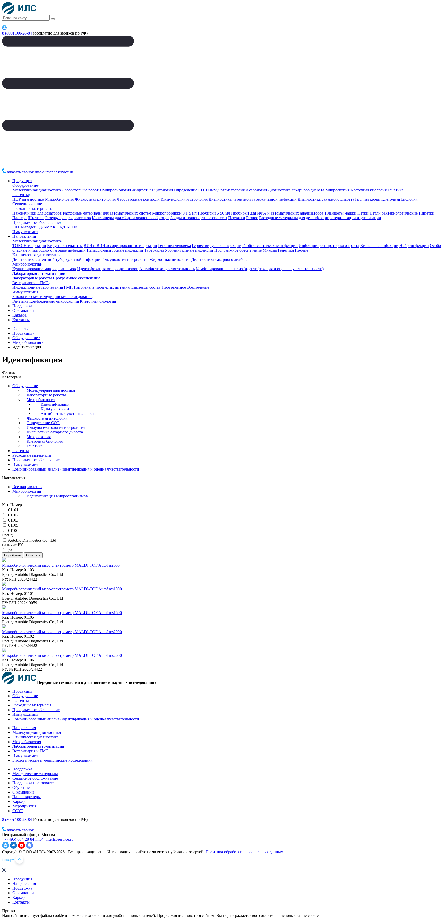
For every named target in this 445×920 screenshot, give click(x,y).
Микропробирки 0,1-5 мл (174, 213)
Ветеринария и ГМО (30, 282)
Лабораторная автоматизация (38, 273)
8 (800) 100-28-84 (17, 33)
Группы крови (367, 199)
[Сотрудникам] (4, 28)
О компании (23, 310)
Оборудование (25, 185)
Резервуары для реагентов (68, 218)
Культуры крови (55, 409)
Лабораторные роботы (81, 190)
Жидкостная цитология (152, 190)
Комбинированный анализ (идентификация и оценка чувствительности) (260, 269)
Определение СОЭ (190, 190)
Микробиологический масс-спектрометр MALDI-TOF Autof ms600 (61, 565)
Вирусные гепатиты (65, 245)
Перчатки (236, 218)
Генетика (396, 190)
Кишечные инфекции (379, 245)
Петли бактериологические (394, 213)
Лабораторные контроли (138, 199)
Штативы (36, 218)
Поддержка (22, 306)
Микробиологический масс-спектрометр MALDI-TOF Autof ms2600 (62, 655)
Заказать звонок (20, 172)
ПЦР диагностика (28, 199)
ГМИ (68, 287)
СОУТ (17, 810)
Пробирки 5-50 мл (214, 213)
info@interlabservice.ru (54, 172)
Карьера (19, 315)
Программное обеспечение (36, 222)
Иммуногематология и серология (237, 190)
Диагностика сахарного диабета (296, 190)
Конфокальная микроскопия (54, 301)
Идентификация (55, 404)
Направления (24, 236)
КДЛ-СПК (68, 227)
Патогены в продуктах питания (102, 287)
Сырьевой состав (146, 287)
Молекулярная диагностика (36, 190)
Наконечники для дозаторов (37, 213)
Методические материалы (35, 773)
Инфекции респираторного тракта (329, 245)
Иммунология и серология (184, 199)
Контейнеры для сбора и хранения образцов (130, 218)
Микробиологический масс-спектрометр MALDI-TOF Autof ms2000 (62, 631)
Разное (252, 218)
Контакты (21, 320)
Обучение (21, 787)
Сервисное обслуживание (35, 778)
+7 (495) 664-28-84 (18, 839)
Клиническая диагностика (35, 255)
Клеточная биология (368, 190)
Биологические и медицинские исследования (52, 296)
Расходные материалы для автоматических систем (107, 213)
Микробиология (116, 190)
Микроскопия (337, 190)
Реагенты (20, 194)
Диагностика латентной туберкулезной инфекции (253, 199)
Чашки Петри (357, 213)
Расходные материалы (31, 208)
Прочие (301, 250)
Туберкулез (154, 250)
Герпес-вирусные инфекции (216, 245)
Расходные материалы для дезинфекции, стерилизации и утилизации (320, 218)
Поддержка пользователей (35, 783)
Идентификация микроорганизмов (107, 269)
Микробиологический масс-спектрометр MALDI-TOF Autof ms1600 (62, 612)
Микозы (270, 250)
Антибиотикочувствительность (167, 269)
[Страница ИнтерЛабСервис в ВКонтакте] (14, 847)
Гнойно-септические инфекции (270, 245)
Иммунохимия (25, 231)
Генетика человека (174, 245)
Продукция (22, 180)
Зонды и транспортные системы (198, 218)
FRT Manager (23, 227)
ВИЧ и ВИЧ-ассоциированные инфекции (120, 245)
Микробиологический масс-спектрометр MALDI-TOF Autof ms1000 (62, 589)
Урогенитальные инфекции (189, 250)
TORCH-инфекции (29, 245)
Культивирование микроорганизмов (44, 269)
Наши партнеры (26, 797)
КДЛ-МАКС (47, 227)
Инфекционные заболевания (37, 287)
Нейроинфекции (414, 245)
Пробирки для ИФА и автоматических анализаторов (277, 213)
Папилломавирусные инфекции (115, 250)
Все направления (27, 486)
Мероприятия (24, 806)
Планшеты (334, 213)
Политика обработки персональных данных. (245, 852)
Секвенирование (27, 204)
